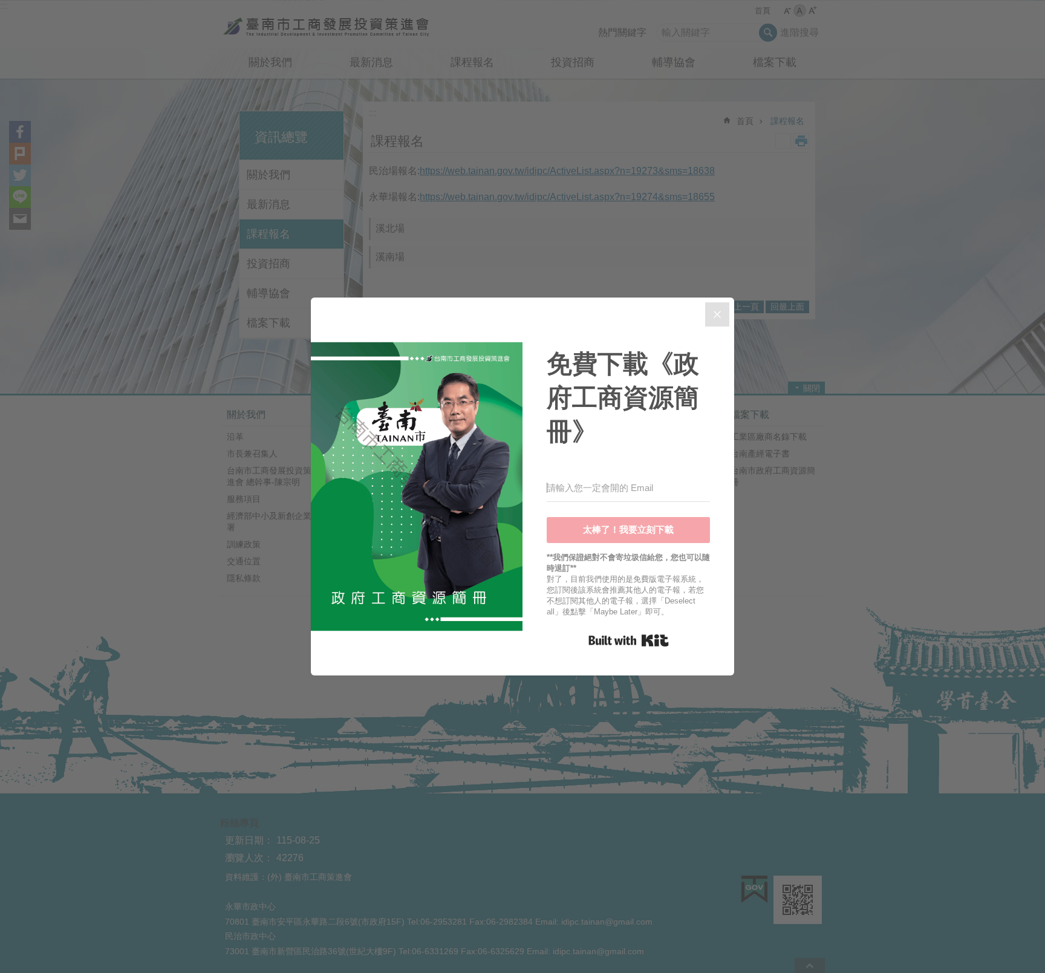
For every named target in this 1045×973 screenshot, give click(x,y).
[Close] (717, 314)
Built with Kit (628, 640)
